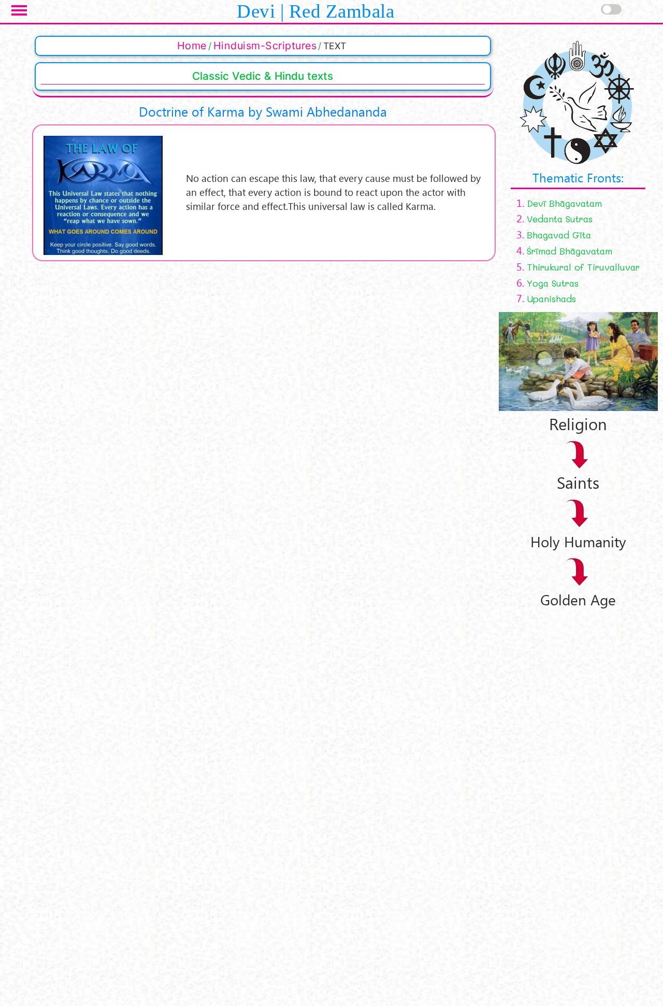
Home (192, 45)
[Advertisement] (576, 765)
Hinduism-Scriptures (265, 45)
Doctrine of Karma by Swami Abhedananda (263, 111)
